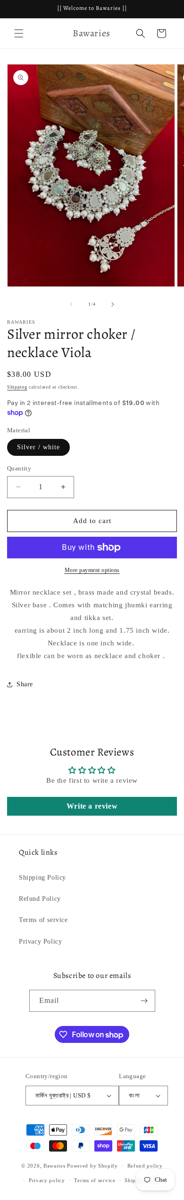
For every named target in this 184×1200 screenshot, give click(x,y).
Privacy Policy (40, 941)
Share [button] (25, 684)
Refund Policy (40, 898)
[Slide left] (71, 304)
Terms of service (43, 919)
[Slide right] (112, 304)
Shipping (17, 386)
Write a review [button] (92, 806)
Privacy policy (47, 1180)
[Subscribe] (144, 1001)
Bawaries (54, 1165)
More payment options (92, 570)
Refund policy (145, 1165)
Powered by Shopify (92, 1165)
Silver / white (38, 447)
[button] (18, 33)
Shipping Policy (42, 877)
